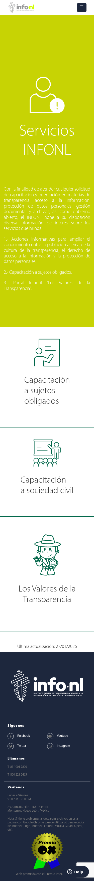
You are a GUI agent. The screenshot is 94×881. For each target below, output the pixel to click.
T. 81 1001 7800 (17, 767)
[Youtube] (50, 736)
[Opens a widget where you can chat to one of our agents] (75, 872)
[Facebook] (11, 736)
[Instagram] (50, 746)
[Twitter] (11, 746)
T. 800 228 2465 (17, 774)
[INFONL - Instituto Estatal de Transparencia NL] (21, 7)
